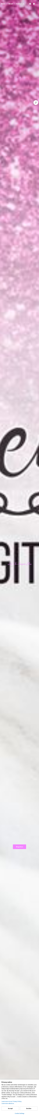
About (10, 4)
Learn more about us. (8, 1103)
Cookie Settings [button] (19, 1113)
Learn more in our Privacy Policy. (12, 1101)
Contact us (20, 4)
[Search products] (36, 102)
